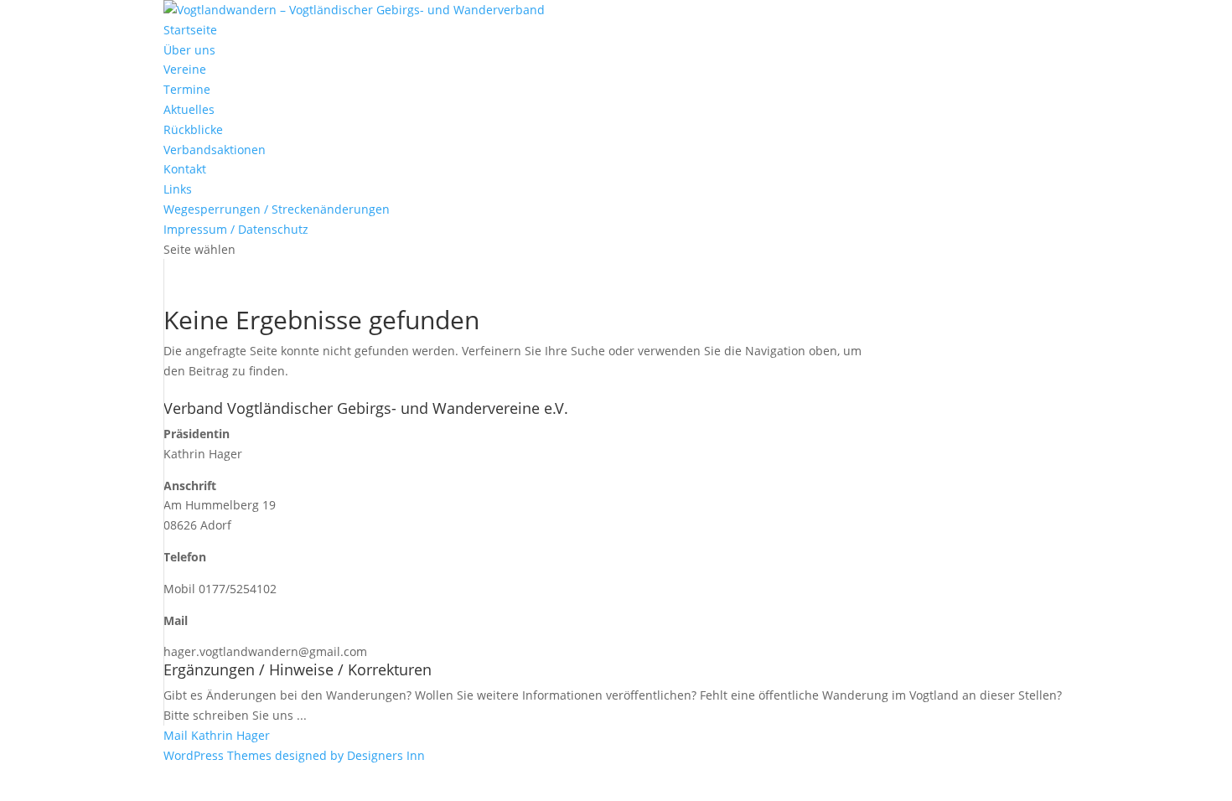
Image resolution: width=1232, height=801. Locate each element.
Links (177, 189)
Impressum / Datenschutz (235, 229)
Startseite (190, 30)
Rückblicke (193, 129)
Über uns (189, 50)
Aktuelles (189, 109)
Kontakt (184, 169)
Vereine (184, 69)
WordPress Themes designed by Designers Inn (294, 755)
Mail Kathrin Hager (216, 735)
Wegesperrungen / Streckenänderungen (276, 209)
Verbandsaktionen (214, 150)
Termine (186, 89)
